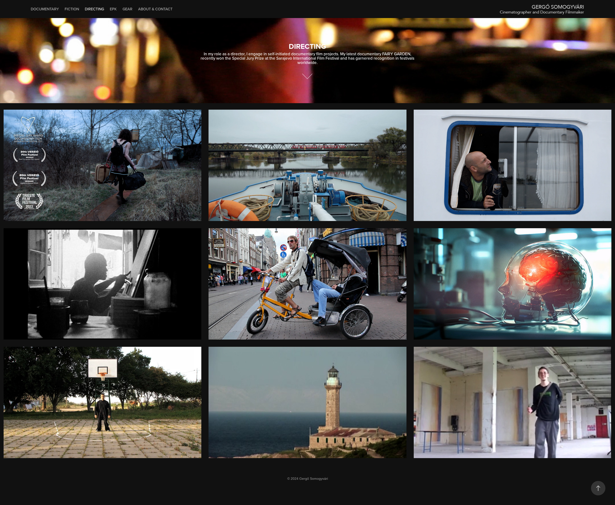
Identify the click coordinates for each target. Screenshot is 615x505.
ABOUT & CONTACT (155, 9)
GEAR (127, 9)
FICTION (72, 9)
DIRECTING (94, 9)
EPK (113, 9)
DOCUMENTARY (45, 9)
